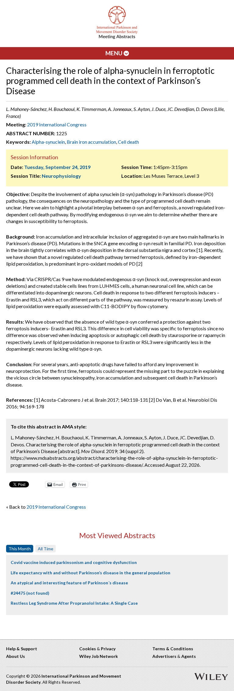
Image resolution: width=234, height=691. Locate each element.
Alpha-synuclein (48, 142)
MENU (114, 53)
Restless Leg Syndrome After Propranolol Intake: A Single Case (74, 603)
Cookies (87, 648)
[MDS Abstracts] (117, 37)
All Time (45, 548)
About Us (15, 656)
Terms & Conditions (172, 648)
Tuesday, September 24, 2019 (57, 167)
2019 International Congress (57, 124)
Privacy (108, 648)
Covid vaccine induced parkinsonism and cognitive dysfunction (74, 562)
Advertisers (164, 656)
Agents (188, 656)
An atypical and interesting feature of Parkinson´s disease (69, 582)
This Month (20, 548)
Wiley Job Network (98, 656)
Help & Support (21, 648)
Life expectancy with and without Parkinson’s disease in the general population (90, 572)
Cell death (128, 142)
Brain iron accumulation (91, 142)
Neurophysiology (61, 176)
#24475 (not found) (30, 593)
